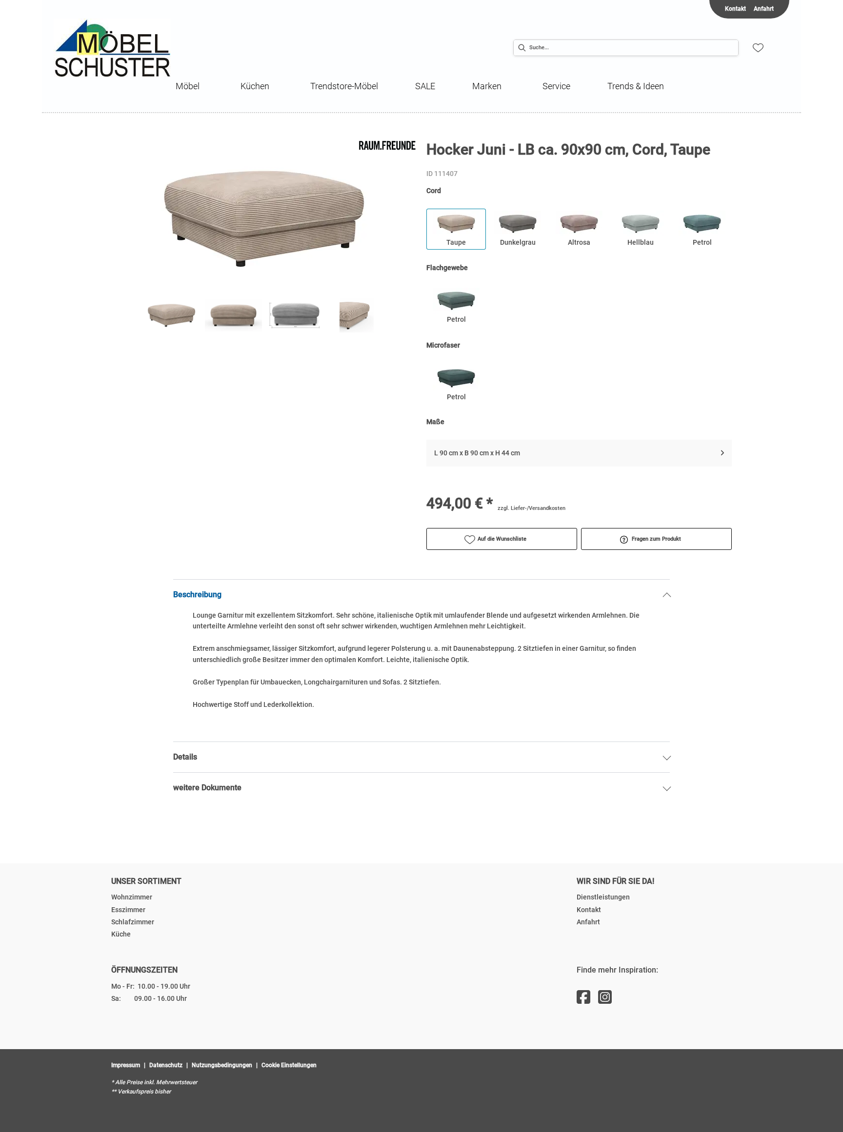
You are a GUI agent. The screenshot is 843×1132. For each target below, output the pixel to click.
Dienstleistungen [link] (603, 897)
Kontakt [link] (735, 8)
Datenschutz (165, 1065)
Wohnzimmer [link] (131, 897)
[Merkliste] (758, 48)
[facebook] (583, 997)
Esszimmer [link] (128, 910)
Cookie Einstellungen (289, 1065)
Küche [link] (121, 934)
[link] (188, 86)
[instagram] (605, 997)
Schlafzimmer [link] (132, 922)
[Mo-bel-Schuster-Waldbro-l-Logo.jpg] (137, 48)
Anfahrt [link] (764, 8)
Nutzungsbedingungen (222, 1065)
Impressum (125, 1065)
